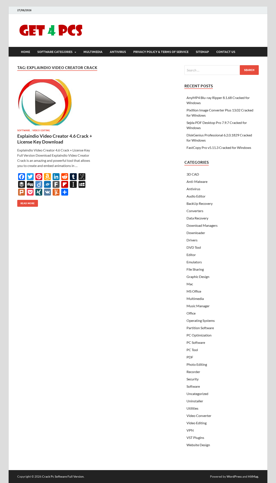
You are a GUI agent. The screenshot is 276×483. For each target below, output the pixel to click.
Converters (195, 211)
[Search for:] (221, 70)
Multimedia (92, 52)
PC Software (196, 342)
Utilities (192, 408)
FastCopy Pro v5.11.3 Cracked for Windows (219, 147)
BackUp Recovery (200, 203)
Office (191, 313)
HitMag (253, 476)
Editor (191, 255)
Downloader (196, 233)
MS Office (194, 291)
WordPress (234, 476)
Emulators (194, 262)
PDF (190, 357)
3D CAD (193, 174)
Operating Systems (201, 320)
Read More (26, 202)
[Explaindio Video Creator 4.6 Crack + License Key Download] (54, 102)
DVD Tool (194, 247)
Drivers (192, 240)
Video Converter (199, 416)
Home (25, 52)
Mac (190, 284)
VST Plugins (195, 437)
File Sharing (195, 269)
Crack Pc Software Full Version (63, 476)
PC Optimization (199, 335)
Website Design (198, 445)
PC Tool (192, 350)
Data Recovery (197, 218)
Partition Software (200, 328)
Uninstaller (195, 401)
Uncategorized (197, 394)
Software (23, 130)
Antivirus (118, 52)
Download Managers (202, 225)
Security (193, 379)
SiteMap (202, 52)
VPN (190, 430)
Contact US (225, 52)
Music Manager (198, 306)
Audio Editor (196, 196)
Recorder (193, 372)
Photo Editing (197, 364)
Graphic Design (198, 277)
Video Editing (41, 130)
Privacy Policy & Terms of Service (160, 52)
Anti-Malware (197, 181)
